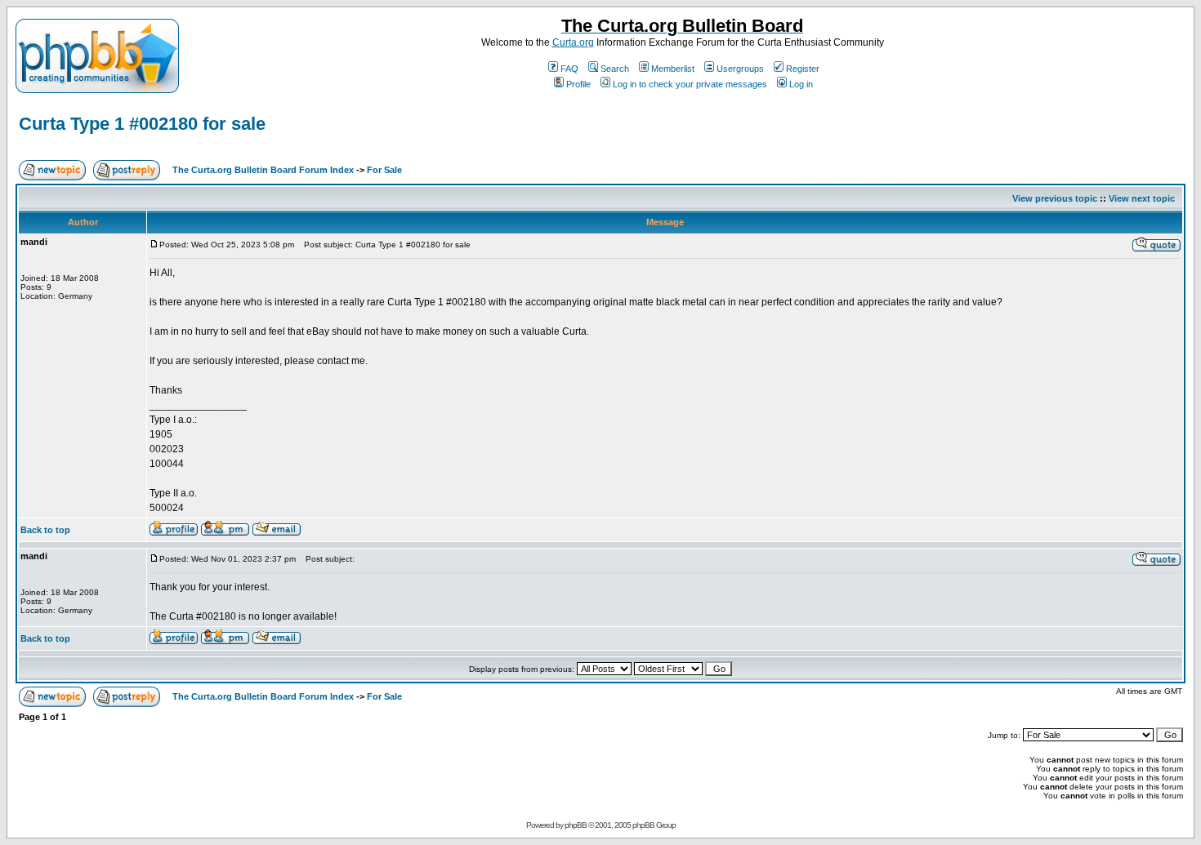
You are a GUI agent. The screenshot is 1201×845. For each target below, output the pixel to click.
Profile (578, 84)
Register (802, 68)
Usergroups (740, 68)
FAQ (569, 68)
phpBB (576, 825)
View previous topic (1054, 198)
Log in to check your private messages (690, 84)
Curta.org (573, 42)
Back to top (45, 530)
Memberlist (672, 68)
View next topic (1142, 198)
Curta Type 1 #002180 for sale (142, 123)
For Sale (384, 170)
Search (614, 68)
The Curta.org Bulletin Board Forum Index (263, 170)
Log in (801, 84)
